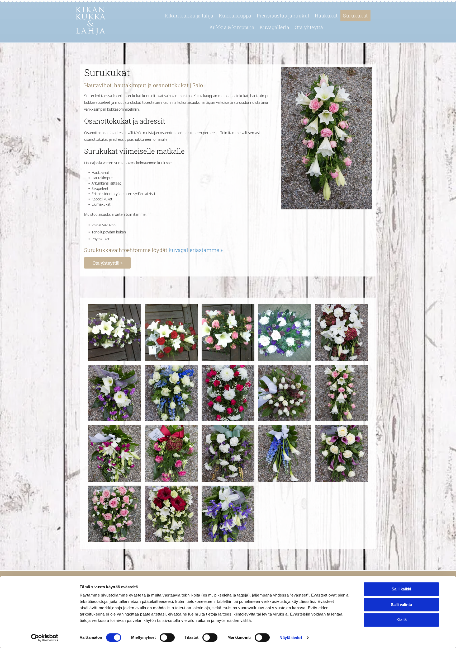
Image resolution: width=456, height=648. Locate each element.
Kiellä (401, 620)
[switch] (167, 637)
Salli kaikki (401, 589)
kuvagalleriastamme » (196, 249)
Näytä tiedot (290, 637)
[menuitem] (189, 15)
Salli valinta (401, 604)
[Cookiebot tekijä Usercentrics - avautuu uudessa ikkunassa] (45, 638)
